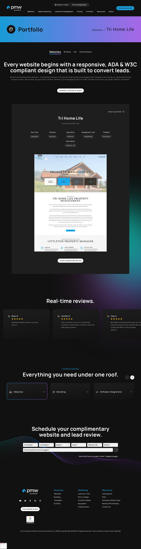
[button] (20, 500)
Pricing (79, 11)
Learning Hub (107, 494)
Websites (55, 52)
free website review (30, 509)
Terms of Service (98, 531)
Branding (67, 52)
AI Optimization (83, 507)
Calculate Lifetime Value (111, 500)
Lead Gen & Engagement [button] (64, 11)
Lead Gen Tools (84, 494)
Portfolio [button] (89, 11)
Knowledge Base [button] (80, 5)
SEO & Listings (83, 497)
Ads (75, 52)
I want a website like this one (70, 260)
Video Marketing (85, 52)
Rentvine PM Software (110, 504)
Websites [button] (30, 11)
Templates (58, 500)
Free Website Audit (125, 8)
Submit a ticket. (112, 456)
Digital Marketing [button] (44, 11)
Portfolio (57, 504)
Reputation (82, 504)
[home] (14, 8)
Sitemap (118, 531)
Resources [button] (101, 11)
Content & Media (84, 500)
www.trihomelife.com (70, 124)
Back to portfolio (115, 112)
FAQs (104, 497)
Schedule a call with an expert (70, 90)
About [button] (111, 11)
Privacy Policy (109, 531)
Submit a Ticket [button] (62, 5)
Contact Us (106, 507)
